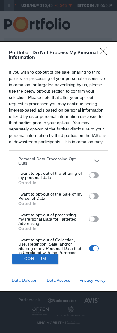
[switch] (94, 175)
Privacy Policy (93, 280)
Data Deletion (25, 280)
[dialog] (58, 166)
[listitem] (58, 161)
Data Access (58, 280)
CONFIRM (35, 258)
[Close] (105, 53)
